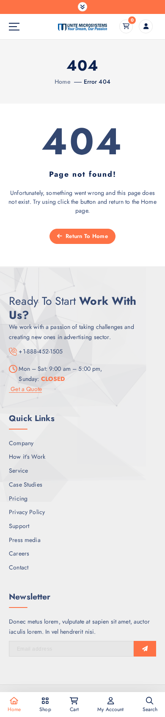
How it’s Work (27, 456)
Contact (18, 567)
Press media (25, 540)
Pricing (18, 498)
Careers (19, 553)
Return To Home (86, 236)
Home (63, 81)
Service (18, 470)
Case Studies (25, 484)
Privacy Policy (27, 512)
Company (21, 443)
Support (19, 526)
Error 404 (97, 81)
